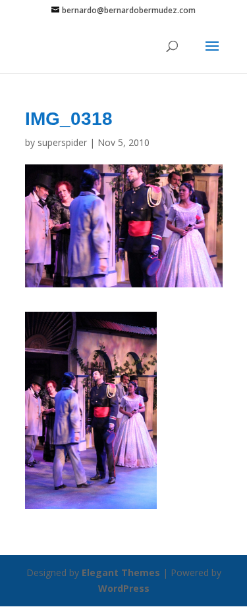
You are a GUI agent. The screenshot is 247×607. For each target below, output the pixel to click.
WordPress (124, 588)
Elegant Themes (121, 572)
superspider (62, 142)
